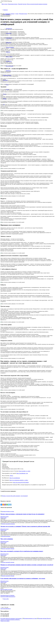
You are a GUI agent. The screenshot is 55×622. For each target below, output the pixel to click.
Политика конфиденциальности (8, 596)
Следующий (9, 589)
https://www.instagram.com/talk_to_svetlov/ (19, 480)
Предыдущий (4, 589)
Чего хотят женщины (7, 539)
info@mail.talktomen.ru (6, 608)
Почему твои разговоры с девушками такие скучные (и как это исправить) (22, 514)
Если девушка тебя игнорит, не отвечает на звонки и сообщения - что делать (23, 578)
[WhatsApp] (7, 504)
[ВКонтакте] (1, 504)
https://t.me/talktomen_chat (22, 473)
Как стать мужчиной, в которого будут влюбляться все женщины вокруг (22, 551)
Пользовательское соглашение (7, 595)
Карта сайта (6, 598)
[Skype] (9, 504)
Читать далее (3, 517)
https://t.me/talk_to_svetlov (24, 471)
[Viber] (5, 504)
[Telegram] (11, 504)
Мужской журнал (23, 13)
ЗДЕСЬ (11, 475)
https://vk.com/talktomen (15, 477)
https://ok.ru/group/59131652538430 (21, 482)
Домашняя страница (9, 13)
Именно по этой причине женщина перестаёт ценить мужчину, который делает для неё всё (27, 564)
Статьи (16, 13)
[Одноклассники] (3, 504)
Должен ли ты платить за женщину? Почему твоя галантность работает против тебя (25, 526)
